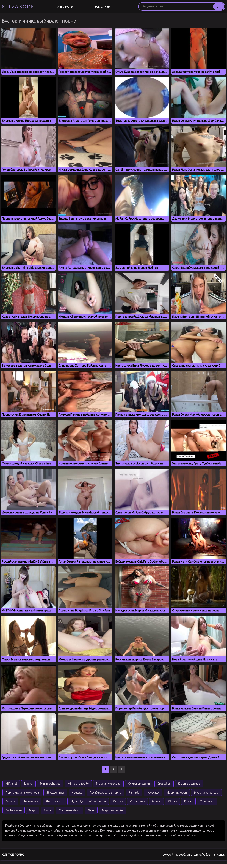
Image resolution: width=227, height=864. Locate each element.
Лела (91, 810)
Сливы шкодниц (139, 783)
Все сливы (102, 6)
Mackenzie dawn (69, 810)
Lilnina (28, 783)
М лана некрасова (108, 783)
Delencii (10, 801)
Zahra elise (207, 801)
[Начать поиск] (218, 6)
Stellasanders (54, 801)
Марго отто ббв (112, 810)
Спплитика (137, 801)
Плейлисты (64, 6)
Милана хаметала (206, 792)
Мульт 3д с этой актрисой (88, 801)
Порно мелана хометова (22, 792)
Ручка (47, 810)
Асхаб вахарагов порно (105, 792)
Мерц (32, 810)
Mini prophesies (50, 783)
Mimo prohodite (78, 783)
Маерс (156, 801)
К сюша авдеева (189, 783)
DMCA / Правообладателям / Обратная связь (194, 854)
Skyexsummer (55, 792)
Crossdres (164, 783)
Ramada (134, 792)
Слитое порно (13, 854)
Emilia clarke (13, 810)
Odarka (118, 801)
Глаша (188, 801)
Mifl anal (11, 783)
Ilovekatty (153, 792)
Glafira (172, 801)
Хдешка (77, 792)
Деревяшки (30, 801)
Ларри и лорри (177, 792)
